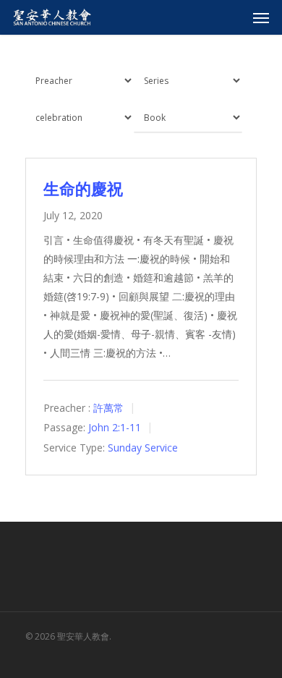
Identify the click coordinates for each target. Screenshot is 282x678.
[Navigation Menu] (261, 17)
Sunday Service (143, 447)
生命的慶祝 (83, 188)
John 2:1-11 (114, 428)
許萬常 (108, 408)
